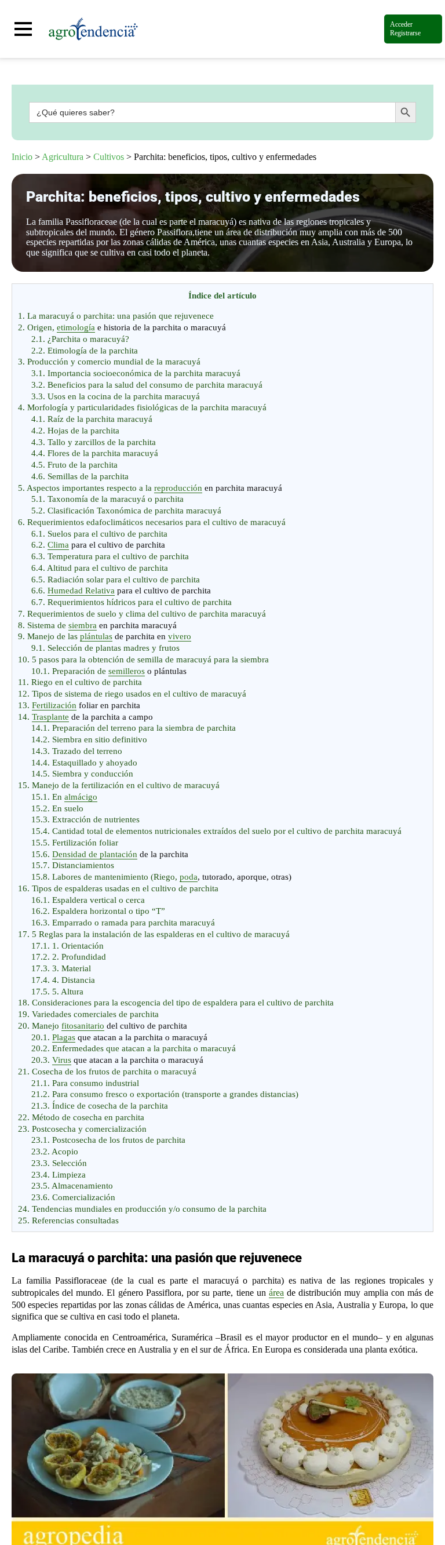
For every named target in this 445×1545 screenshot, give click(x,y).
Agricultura (62, 157)
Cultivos (108, 157)
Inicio (22, 157)
